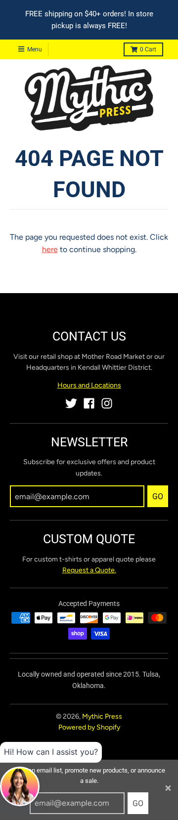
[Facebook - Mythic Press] (89, 403)
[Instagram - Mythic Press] (107, 403)
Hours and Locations (89, 385)
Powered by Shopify (89, 727)
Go (138, 803)
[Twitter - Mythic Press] (71, 403)
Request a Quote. (89, 570)
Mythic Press (102, 716)
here (50, 249)
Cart (148, 49)
